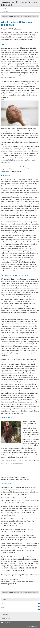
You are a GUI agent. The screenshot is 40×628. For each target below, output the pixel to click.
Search (5, 599)
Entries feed (6, 618)
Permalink (18, 29)
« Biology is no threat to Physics (10, 16)
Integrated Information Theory (26, 290)
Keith (4, 29)
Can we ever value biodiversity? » (29, 16)
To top (2, 604)
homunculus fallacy (11, 271)
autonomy (14, 260)
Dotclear (34, 626)
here (25, 477)
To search (4, 11)
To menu (3, 8)
